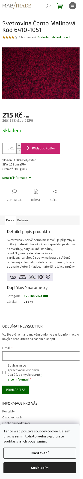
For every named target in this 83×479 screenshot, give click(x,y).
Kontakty (8, 411)
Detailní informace (14, 178)
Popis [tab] (10, 220)
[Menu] (72, 5)
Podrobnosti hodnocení (54, 37)
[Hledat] (48, 5)
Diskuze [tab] (22, 220)
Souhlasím (40, 467)
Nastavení (39, 453)
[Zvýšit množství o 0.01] (18, 145)
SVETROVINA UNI (36, 296)
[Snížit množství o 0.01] (18, 151)
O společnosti (12, 417)
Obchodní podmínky (16, 423)
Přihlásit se (16, 390)
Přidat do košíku (43, 148)
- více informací (25, 377)
